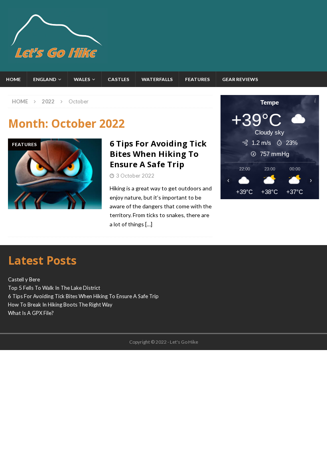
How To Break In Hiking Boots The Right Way (60, 304)
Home (13, 79)
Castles (118, 79)
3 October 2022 (135, 175)
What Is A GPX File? (31, 313)
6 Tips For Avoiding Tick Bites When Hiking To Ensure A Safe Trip (158, 154)
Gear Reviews (240, 79)
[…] (148, 224)
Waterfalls (157, 79)
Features (197, 79)
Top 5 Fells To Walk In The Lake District (54, 288)
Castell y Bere (24, 279)
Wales (82, 79)
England (44, 79)
